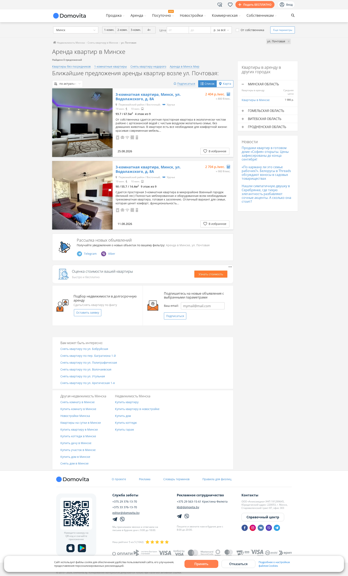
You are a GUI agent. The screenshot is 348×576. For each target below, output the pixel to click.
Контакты (249, 495)
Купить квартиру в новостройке (137, 409)
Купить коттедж (126, 423)
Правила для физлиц (216, 479)
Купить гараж (124, 429)
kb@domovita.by (188, 507)
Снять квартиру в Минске (103, 42)
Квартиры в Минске (256, 100)
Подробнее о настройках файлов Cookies (274, 564)
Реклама (144, 479)
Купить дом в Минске (75, 457)
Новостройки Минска (75, 416)
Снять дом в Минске (74, 463)
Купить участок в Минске (78, 450)
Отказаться (238, 564)
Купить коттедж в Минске (78, 436)
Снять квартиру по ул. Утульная (82, 376)
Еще (282, 30)
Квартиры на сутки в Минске (80, 423)
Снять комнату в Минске (77, 402)
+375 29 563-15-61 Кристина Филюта (202, 501)
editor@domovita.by (126, 512)
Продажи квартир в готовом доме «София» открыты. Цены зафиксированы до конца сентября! (265, 154)
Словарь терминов (176, 479)
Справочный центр (262, 517)
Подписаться (175, 316)
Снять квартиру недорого (148, 66)
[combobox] (75, 29)
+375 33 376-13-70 (124, 507)
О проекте (119, 479)
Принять (201, 564)
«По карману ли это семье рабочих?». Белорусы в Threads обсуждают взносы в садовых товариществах (266, 173)
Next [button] (108, 123)
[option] (82, 122)
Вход (289, 4)
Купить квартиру (127, 402)
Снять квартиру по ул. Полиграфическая (88, 362)
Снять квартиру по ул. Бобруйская (84, 349)
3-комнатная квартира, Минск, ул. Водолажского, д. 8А (148, 96)
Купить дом (123, 416)
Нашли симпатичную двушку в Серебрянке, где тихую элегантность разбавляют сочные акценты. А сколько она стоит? (266, 194)
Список (209, 84)
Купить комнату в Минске (78, 409)
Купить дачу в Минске (75, 443)
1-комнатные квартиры (110, 66)
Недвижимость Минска (70, 42)
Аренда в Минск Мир (184, 66)
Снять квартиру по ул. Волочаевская (85, 369)
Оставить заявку (87, 312)
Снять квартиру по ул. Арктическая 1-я (87, 383)
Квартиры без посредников (71, 66)
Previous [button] (57, 123)
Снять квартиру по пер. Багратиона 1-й (88, 356)
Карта (227, 84)
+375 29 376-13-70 (124, 501)
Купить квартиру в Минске (79, 429)
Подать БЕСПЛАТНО (257, 4)
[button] (118, 137)
